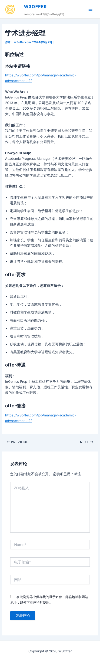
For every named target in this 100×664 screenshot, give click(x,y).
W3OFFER (35, 6)
